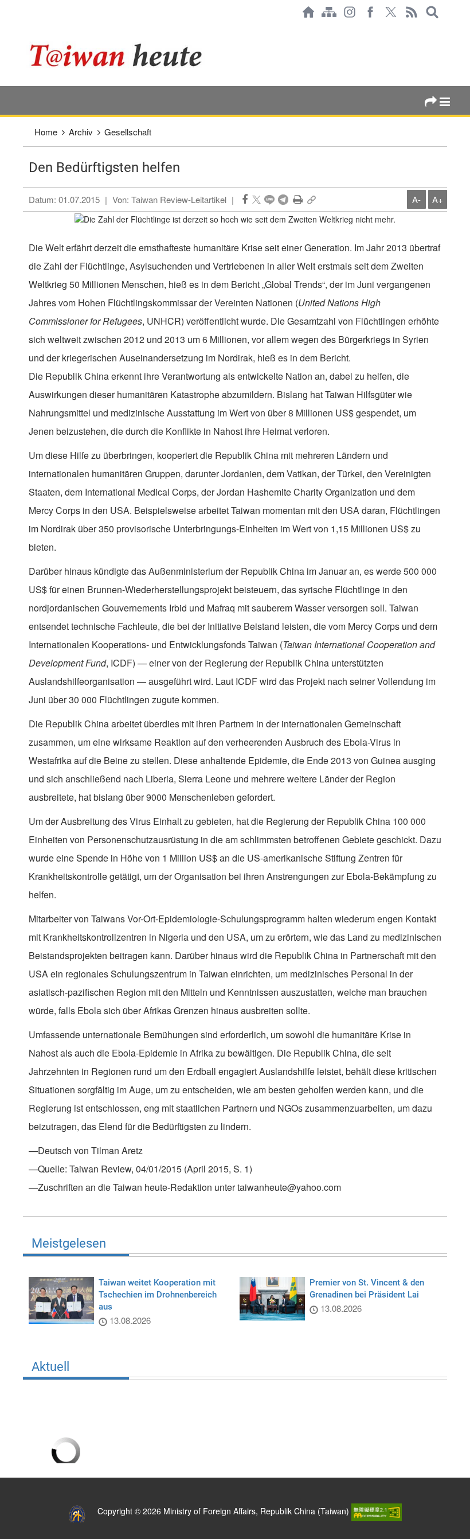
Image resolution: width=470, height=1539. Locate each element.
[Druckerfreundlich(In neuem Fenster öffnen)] (298, 199)
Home (45, 132)
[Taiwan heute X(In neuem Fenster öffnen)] (391, 12)
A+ (437, 199)
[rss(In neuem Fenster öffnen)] (411, 12)
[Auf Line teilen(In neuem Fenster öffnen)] (269, 199)
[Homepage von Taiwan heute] (308, 12)
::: (26, 30)
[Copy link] (312, 199)
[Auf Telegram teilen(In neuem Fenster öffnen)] (283, 199)
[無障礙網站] (376, 1511)
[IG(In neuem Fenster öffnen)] (349, 12)
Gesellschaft (127, 132)
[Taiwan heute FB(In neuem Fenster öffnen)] (370, 12)
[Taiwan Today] (148, 55)
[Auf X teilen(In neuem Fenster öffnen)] (256, 199)
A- (416, 199)
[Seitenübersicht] (329, 12)
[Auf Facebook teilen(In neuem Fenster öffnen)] (244, 199)
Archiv (81, 132)
